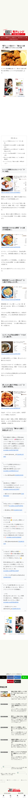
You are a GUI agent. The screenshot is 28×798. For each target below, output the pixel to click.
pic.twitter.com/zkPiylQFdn (16, 505)
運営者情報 (20, 793)
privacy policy (7, 793)
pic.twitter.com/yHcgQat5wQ (13, 537)
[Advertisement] (14, 14)
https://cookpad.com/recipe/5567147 (10, 408)
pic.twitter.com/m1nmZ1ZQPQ (11, 489)
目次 (12, 138)
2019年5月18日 (18, 510)
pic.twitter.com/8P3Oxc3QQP (11, 571)
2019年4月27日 (16, 608)
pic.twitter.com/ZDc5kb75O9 (10, 450)
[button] (17, 681)
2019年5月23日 (19, 475)
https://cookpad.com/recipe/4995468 (10, 299)
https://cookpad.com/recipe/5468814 (10, 192)
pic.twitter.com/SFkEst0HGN (10, 602)
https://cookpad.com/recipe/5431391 (10, 247)
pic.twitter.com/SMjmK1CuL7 (11, 471)
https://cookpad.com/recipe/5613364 (10, 354)
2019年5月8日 (7, 577)
